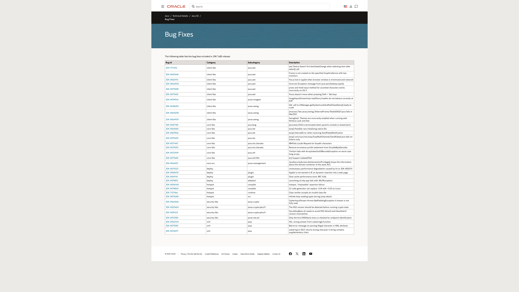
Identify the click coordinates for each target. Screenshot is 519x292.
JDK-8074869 (172, 188)
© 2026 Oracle (170, 254)
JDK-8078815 (172, 180)
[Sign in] (350, 6)
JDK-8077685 (172, 158)
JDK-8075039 (172, 138)
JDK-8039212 (172, 212)
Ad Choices (225, 254)
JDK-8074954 (172, 99)
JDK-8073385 (172, 225)
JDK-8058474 (172, 172)
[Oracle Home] (176, 6)
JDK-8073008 (172, 89)
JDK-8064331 (172, 163)
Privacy (183, 254)
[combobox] (259, 6)
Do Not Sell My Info (195, 254)
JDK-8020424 (172, 207)
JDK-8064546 (172, 201)
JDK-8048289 (172, 106)
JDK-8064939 (172, 119)
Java (167, 15)
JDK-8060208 (172, 112)
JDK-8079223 (172, 168)
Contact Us (276, 254)
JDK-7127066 (172, 192)
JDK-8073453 (172, 94)
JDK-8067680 (172, 128)
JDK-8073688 (172, 196)
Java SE (195, 15)
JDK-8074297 (172, 231)
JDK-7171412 (171, 67)
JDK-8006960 (172, 184)
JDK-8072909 (172, 152)
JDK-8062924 (172, 221)
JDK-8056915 (172, 79)
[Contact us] (356, 6)
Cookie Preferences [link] (212, 254)
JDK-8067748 (172, 124)
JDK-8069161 (172, 176)
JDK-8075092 (172, 147)
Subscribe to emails (247, 254)
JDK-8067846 (172, 132)
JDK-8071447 (172, 143)
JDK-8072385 (172, 217)
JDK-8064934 (172, 83)
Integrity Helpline (263, 254)
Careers (235, 254)
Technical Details (180, 15)
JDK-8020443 (172, 74)
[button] (162, 6)
